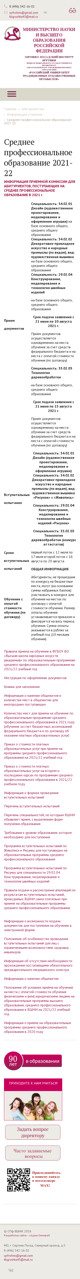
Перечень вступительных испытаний (32, 806)
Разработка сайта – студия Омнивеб (27, 1235)
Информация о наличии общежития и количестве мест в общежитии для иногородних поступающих (32, 700)
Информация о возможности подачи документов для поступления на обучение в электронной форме (38, 925)
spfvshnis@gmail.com (23, 13)
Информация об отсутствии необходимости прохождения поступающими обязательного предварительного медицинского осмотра (38, 965)
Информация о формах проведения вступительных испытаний (31, 795)
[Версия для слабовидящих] (72, 11)
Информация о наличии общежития (31, 978)
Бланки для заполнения (22, 686)
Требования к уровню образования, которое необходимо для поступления (38, 834)
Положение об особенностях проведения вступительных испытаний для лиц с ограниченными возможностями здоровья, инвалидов (36, 945)
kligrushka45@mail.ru (23, 17)
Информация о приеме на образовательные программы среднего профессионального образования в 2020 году (37, 1027)
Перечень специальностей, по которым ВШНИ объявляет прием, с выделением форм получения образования (39, 819)
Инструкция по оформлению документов (35, 678)
